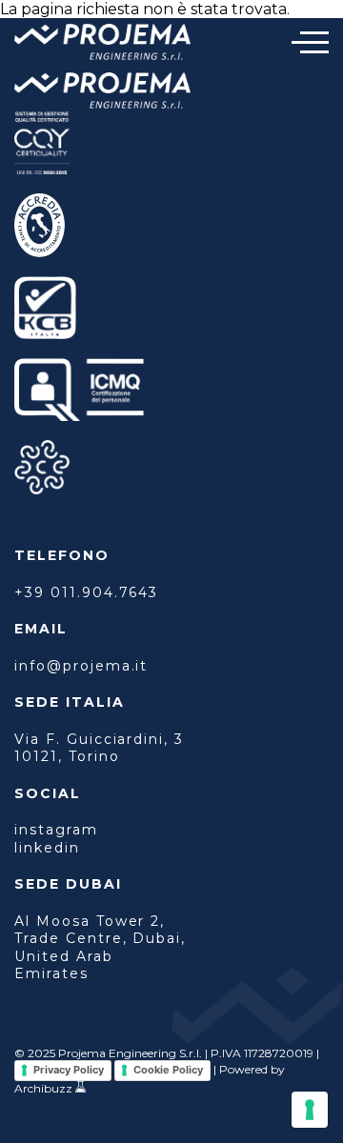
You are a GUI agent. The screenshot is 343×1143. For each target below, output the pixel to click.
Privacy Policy (68, 1069)
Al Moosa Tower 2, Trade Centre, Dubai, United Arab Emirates (100, 947)
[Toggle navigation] (310, 42)
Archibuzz (43, 1088)
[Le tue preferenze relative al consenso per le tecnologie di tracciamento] (310, 1110)
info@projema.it (81, 665)
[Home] (102, 44)
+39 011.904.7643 (86, 592)
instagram (56, 829)
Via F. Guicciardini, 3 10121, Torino (99, 748)
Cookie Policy (168, 1069)
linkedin (47, 847)
